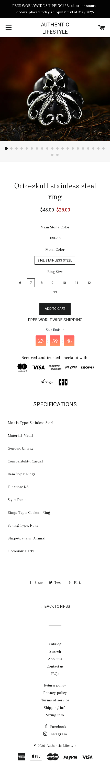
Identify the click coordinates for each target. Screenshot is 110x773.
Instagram (57, 734)
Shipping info (55, 707)
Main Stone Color (55, 227)
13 (67, 148)
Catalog (55, 644)
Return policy (55, 685)
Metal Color (55, 249)
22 (57, 155)
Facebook (57, 726)
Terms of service (55, 700)
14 (72, 148)
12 (62, 148)
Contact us (55, 666)
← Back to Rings (55, 606)
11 (57, 148)
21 (52, 155)
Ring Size (55, 271)
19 (98, 148)
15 (78, 148)
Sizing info (55, 715)
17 (88, 148)
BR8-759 (55, 238)
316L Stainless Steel (55, 260)
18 (93, 148)
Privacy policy (55, 692)
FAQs (55, 673)
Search (55, 651)
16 (83, 148)
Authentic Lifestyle (55, 28)
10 (52, 148)
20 (103, 148)
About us (55, 658)
